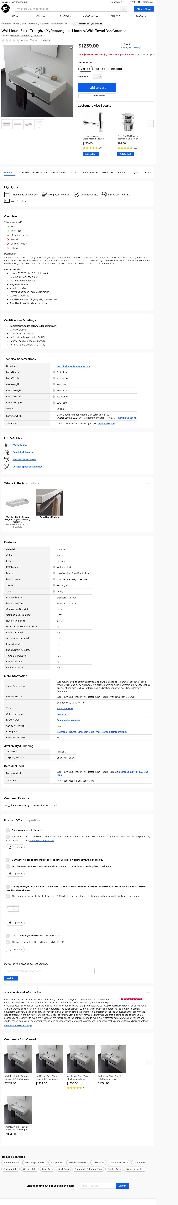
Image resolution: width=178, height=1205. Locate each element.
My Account (116, 2)
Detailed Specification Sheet (27, 466)
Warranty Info (20, 445)
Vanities (40, 15)
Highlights (9, 172)
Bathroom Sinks (65, 708)
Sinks (15, 15)
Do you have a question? (13, 179)
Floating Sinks (114, 1169)
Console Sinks (29, 1169)
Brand (148, 172)
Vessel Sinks (98, 1162)
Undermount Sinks (119, 1162)
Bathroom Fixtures (66, 731)
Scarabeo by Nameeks (68, 720)
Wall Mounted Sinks (78, 1162)
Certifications (40, 172)
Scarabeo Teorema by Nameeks (26, 35)
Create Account (19, 2)
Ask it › (11, 978)
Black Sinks (63, 1169)
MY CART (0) (144, 8)
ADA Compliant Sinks (35, 1162)
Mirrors (116, 15)
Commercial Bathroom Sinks (88, 1169)
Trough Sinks (57, 1162)
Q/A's (135, 172)
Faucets (141, 15)
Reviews (122, 172)
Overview (24, 172)
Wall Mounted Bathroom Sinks (111, 731)
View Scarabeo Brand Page (18, 1025)
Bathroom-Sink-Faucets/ (41, 840)
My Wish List (134, 2)
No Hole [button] (100, 68)
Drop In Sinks (140, 1162)
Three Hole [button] (116, 68)
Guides (74, 172)
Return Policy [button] (134, 47)
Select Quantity (106, 77)
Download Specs (127, 417)
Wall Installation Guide (24, 459)
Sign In (5, 2)
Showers (65, 15)
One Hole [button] (85, 68)
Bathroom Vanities (135, 1169)
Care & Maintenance (23, 452)
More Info (107, 172)
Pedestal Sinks (10, 1169)
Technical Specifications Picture (73, 366)
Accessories (90, 15)
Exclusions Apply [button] (146, 54)
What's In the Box (90, 172)
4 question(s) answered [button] (31, 40)
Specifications (58, 172)
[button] (122, 1186)
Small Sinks (47, 1169)
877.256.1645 (148, 2)
